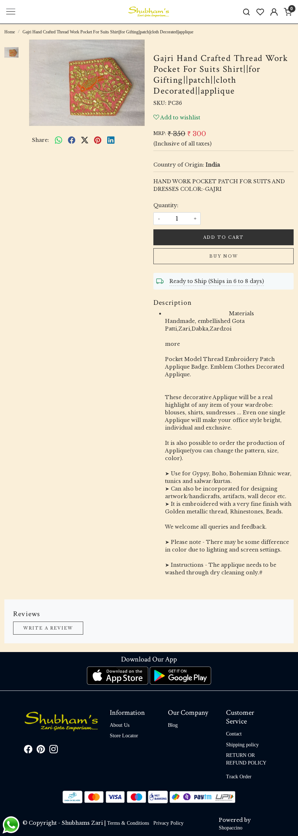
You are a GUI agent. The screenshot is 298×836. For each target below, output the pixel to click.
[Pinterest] (41, 750)
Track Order (238, 776)
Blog (173, 725)
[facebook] (71, 140)
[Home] (149, 12)
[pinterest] (97, 140)
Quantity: (165, 205)
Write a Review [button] (48, 628)
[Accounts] (274, 12)
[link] (246, 12)
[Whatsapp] (58, 140)
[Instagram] (53, 750)
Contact (234, 734)
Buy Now (223, 256)
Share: (40, 140)
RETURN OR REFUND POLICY (246, 759)
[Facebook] (28, 750)
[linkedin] (110, 140)
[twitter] (84, 140)
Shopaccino (230, 828)
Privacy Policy (168, 823)
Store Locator (124, 735)
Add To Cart (223, 237)
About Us (119, 725)
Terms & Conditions (128, 823)
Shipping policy (242, 744)
